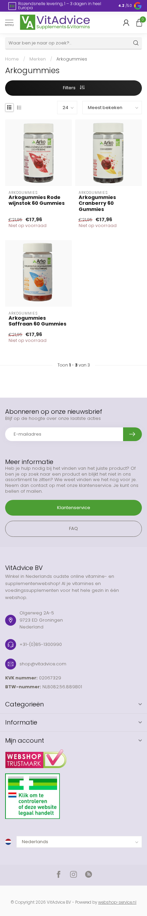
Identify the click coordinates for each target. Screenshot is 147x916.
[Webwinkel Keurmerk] (73, 756)
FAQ (73, 528)
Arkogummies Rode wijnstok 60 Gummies (37, 200)
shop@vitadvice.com (42, 664)
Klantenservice (73, 507)
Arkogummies (71, 59)
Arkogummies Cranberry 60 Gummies (97, 203)
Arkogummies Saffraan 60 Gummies (37, 321)
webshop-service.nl (117, 902)
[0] (139, 22)
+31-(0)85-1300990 (40, 644)
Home (12, 59)
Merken (37, 59)
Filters (70, 87)
